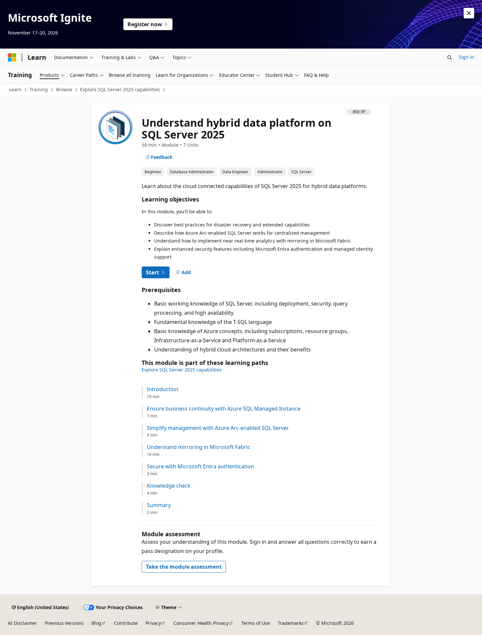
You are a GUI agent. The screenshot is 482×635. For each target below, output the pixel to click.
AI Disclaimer (22, 623)
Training (39, 89)
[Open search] (449, 57)
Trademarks (291, 623)
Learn (15, 89)
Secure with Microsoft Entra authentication (200, 466)
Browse (64, 89)
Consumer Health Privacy (201, 623)
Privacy (153, 623)
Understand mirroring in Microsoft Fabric (198, 447)
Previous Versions (64, 623)
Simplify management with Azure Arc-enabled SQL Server (218, 428)
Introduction (162, 389)
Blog (96, 623)
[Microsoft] (12, 57)
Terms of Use (255, 623)
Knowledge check (169, 485)
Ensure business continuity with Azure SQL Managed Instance (223, 408)
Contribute (126, 623)
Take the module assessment (184, 566)
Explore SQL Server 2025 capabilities (120, 89)
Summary (159, 505)
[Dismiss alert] (469, 13)
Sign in (466, 57)
